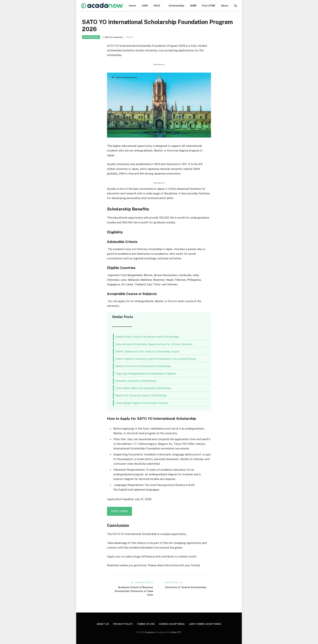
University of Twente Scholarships (186, 587)
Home (132, 5)
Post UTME (208, 5)
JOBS (145, 5)
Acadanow (150, 632)
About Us (103, 624)
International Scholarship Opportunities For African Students (153, 344)
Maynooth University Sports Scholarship (140, 395)
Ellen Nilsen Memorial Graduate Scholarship (143, 388)
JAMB (193, 5)
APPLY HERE (119, 511)
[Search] (235, 5)
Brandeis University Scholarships (136, 380)
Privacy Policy (123, 624)
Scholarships (176, 5)
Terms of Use (146, 624)
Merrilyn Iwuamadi (114, 37)
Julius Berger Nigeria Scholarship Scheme (141, 403)
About (224, 5)
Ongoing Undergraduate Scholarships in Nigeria (145, 373)
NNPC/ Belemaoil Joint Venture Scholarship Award (147, 351)
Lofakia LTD (175, 632)
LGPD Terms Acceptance (205, 624)
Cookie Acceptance (172, 624)
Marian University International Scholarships (143, 366)
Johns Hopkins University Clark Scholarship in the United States (155, 358)
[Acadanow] (102, 5)
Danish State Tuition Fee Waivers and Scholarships (147, 336)
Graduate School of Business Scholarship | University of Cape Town (134, 591)
